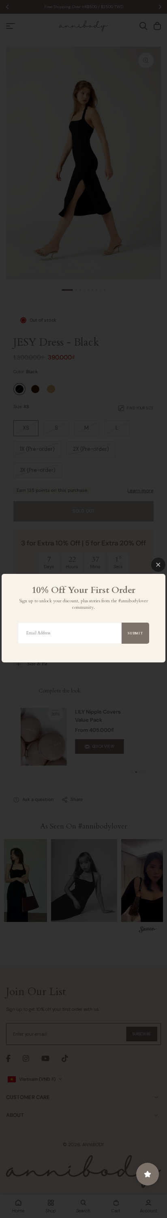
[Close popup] (158, 565)
